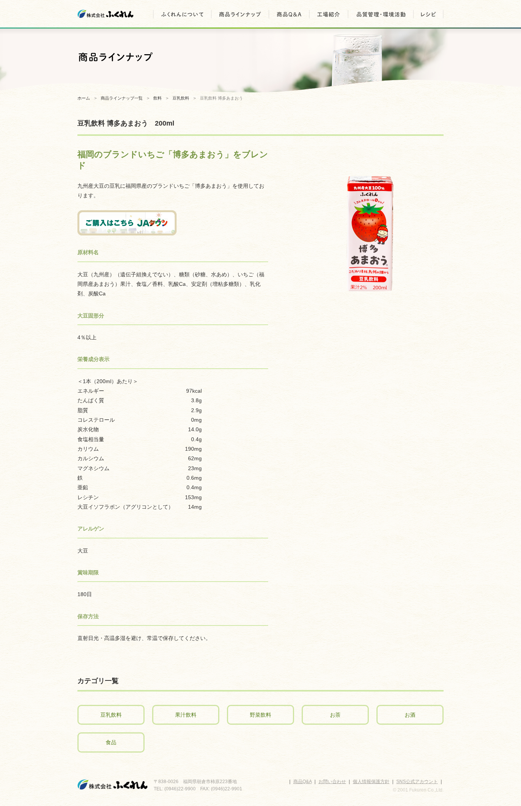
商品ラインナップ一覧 (122, 98)
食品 (111, 742)
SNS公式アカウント (417, 781)
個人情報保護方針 (371, 781)
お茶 (335, 715)
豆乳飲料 (111, 715)
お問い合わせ (332, 781)
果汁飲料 (185, 715)
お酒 (410, 715)
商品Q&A (302, 781)
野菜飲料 (260, 715)
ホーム (83, 98)
